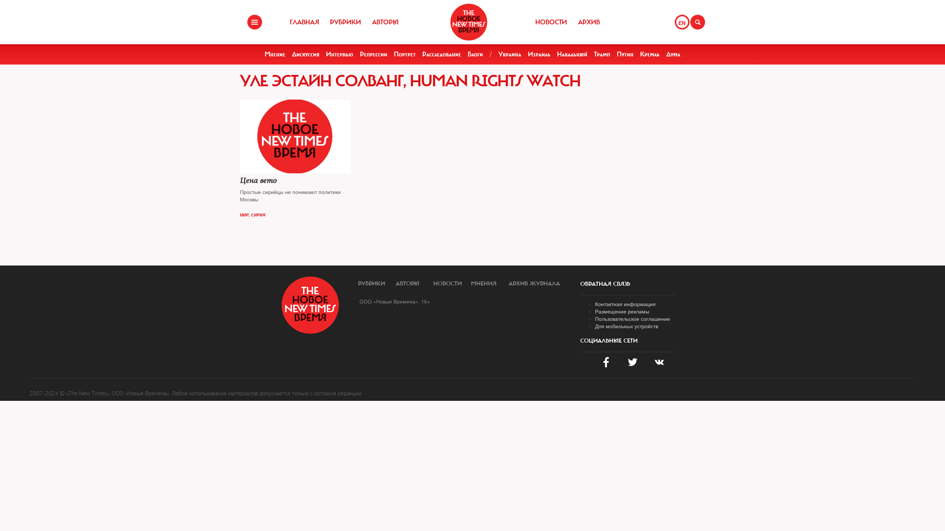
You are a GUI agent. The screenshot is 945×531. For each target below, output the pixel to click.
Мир (244, 215)
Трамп (602, 54)
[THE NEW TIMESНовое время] (468, 22)
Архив (589, 22)
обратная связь (605, 284)
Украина (509, 54)
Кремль (650, 54)
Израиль (539, 54)
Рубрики (345, 22)
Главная (304, 22)
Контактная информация (625, 304)
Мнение (275, 54)
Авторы (385, 22)
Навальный (572, 54)
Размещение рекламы (622, 311)
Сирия (258, 215)
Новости (551, 22)
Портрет (405, 54)
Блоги (475, 54)
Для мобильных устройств (626, 326)
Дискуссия (305, 54)
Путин (625, 54)
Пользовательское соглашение (632, 318)
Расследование (441, 54)
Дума (673, 54)
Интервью (339, 54)
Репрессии (373, 54)
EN (681, 23)
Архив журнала (534, 283)
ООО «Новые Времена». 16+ (395, 301)
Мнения (483, 283)
